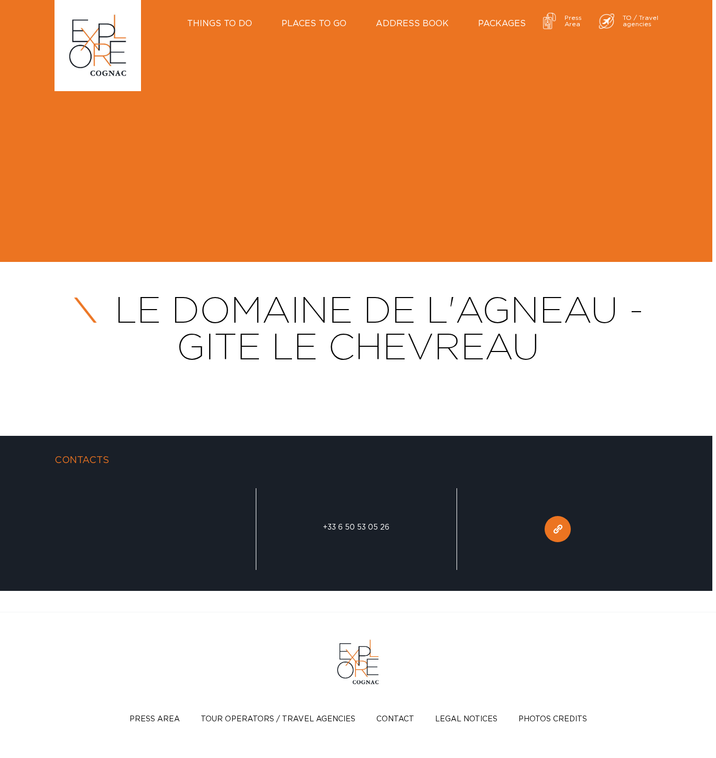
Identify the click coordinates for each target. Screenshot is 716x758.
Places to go (313, 23)
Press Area (154, 718)
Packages (502, 23)
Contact (395, 718)
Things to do (219, 23)
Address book (412, 23)
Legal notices (466, 718)
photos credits (552, 718)
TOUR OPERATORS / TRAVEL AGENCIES (278, 718)
